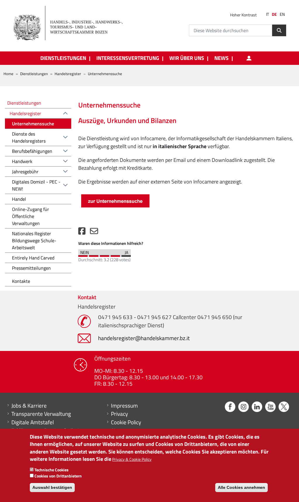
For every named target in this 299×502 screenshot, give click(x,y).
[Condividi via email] (94, 232)
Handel (19, 198)
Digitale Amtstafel (32, 422)
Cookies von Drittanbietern (58, 476)
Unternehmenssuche (33, 123)
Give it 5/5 (126, 254)
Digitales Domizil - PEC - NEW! (36, 185)
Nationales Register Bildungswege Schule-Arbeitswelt (34, 240)
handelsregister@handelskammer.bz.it (144, 338)
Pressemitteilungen (31, 267)
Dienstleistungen (34, 74)
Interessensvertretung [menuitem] (127, 58)
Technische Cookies (51, 470)
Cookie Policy (126, 422)
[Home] (71, 23)
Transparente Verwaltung (41, 414)
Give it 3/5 (104, 254)
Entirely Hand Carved (33, 257)
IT (267, 14)
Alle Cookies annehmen (241, 487)
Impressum (124, 405)
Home (8, 74)
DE (274, 14)
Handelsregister (68, 74)
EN (282, 14)
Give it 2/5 (93, 254)
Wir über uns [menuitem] (186, 58)
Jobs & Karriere (29, 405)
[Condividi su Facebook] (82, 232)
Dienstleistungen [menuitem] (63, 58)
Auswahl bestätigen (52, 487)
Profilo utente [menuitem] (249, 58)
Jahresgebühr (25, 171)
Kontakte (21, 281)
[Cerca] (279, 30)
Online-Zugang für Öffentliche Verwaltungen (30, 216)
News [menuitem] (221, 58)
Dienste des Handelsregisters (29, 137)
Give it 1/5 (83, 254)
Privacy (119, 414)
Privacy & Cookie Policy (132, 459)
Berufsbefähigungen (32, 151)
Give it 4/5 (115, 254)
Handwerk (22, 161)
